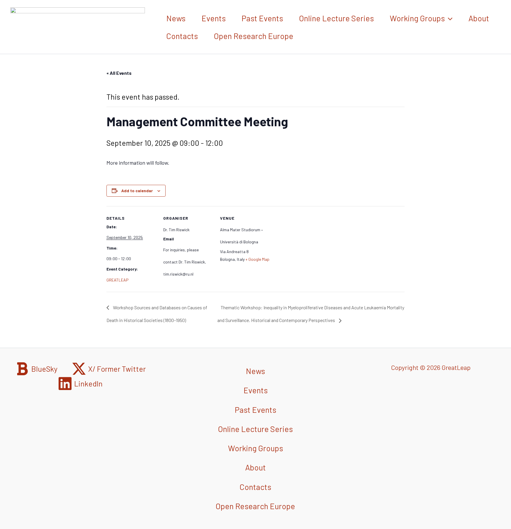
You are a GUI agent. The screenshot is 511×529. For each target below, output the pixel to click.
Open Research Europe (253, 36)
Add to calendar (137, 190)
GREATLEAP (117, 279)
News (175, 18)
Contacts (182, 36)
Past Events (262, 18)
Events (213, 18)
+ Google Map (257, 259)
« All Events (119, 73)
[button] (448, 18)
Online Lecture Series (336, 18)
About (478, 18)
